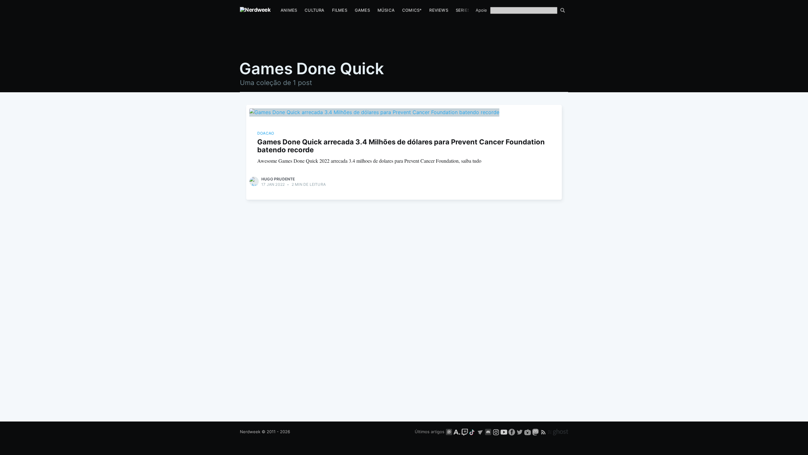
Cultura (314, 10)
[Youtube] (504, 431)
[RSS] (544, 431)
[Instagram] (496, 431)
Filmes (339, 10)
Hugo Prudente (278, 179)
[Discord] (488, 431)
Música (386, 10)
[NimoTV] (528, 431)
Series (463, 10)
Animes (289, 10)
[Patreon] (449, 431)
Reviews (438, 10)
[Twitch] (464, 431)
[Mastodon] (536, 431)
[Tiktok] (472, 431)
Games (362, 10)
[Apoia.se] (457, 431)
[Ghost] (558, 431)
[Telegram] (480, 431)
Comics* (412, 10)
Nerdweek (250, 431)
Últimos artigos (429, 431)
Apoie (481, 10)
